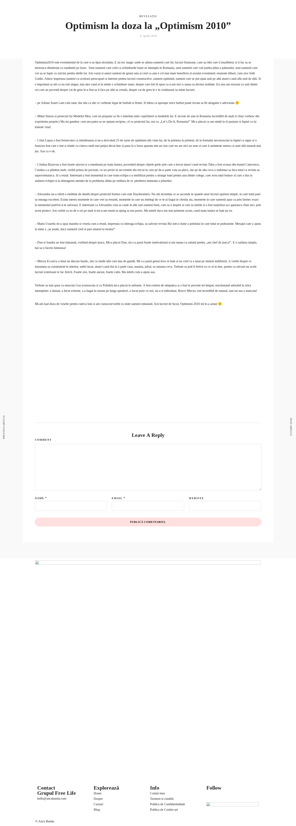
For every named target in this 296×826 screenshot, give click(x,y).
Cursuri (65, 7)
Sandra (51, 242)
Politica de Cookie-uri (164, 809)
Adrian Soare (49, 103)
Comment (43, 439)
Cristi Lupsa (44, 140)
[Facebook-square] (222, 796)
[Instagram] (244, 796)
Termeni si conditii (162, 798)
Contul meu (157, 793)
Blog (177, 7)
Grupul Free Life (56, 793)
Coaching (52, 7)
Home (97, 793)
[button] (240, 4)
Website (196, 498)
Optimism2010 (45, 62)
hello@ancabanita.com (51, 798)
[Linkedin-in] (233, 796)
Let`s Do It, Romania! (175, 121)
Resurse (41, 17)
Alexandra (44, 194)
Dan (40, 242)
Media (190, 7)
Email (117, 498)
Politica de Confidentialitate (167, 804)
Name (39, 498)
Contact (201, 7)
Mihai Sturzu (45, 116)
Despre (98, 798)
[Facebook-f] (211, 796)
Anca (39, 7)
